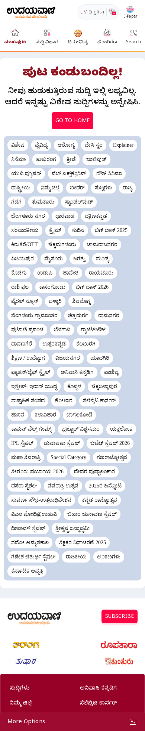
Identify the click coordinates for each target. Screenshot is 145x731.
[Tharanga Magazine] (26, 645)
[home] (31, 11)
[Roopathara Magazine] (119, 645)
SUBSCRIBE (119, 617)
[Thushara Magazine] (26, 661)
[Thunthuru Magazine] (119, 661)
